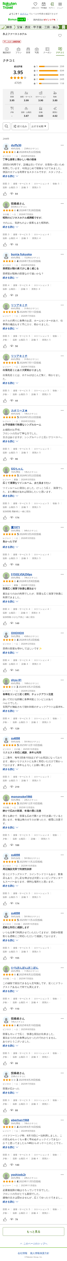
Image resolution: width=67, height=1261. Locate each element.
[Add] (60, 35)
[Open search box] (6, 126)
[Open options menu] (62, 145)
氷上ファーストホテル (15, 33)
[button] (21, 146)
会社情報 (22, 1253)
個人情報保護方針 (39, 1253)
